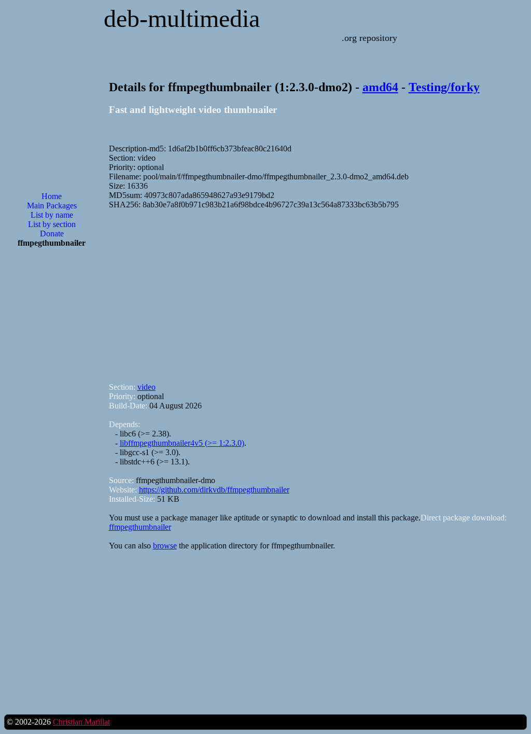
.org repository (369, 38)
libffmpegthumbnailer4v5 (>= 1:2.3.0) (182, 443)
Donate (52, 233)
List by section (52, 224)
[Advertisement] (51, 421)
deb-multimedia (182, 18)
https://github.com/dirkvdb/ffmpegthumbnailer (214, 489)
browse (165, 545)
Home (51, 196)
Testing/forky (444, 87)
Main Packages (52, 205)
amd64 (380, 87)
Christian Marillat (81, 721)
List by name (52, 214)
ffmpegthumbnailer (140, 527)
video (146, 387)
